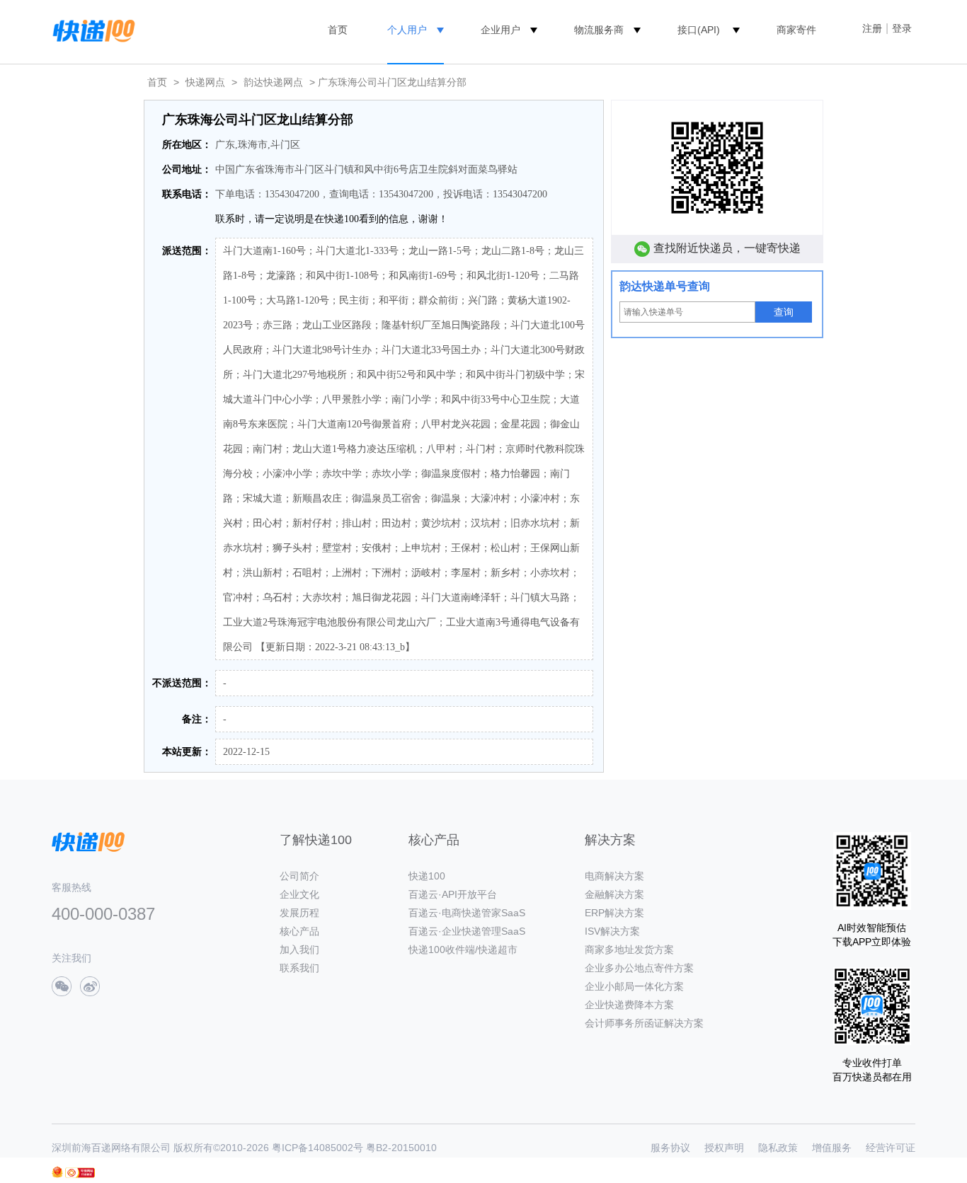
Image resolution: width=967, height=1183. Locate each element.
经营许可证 (890, 1147)
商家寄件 (796, 29)
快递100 (426, 876)
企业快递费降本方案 (629, 1004)
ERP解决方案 (614, 912)
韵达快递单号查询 (664, 286)
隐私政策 (778, 1147)
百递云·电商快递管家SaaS (466, 912)
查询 (784, 312)
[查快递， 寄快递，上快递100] (91, 29)
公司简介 (299, 876)
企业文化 (299, 894)
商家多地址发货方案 (629, 949)
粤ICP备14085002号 (317, 1147)
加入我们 (299, 949)
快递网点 (205, 82)
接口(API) (698, 29)
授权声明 (724, 1147)
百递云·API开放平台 (452, 894)
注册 (872, 28)
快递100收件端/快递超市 (462, 949)
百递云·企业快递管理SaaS (466, 931)
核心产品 (299, 931)
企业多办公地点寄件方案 (639, 968)
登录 (902, 28)
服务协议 (670, 1147)
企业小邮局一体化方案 (634, 986)
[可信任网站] (80, 1172)
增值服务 (832, 1147)
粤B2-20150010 (401, 1147)
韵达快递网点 (273, 82)
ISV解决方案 (612, 931)
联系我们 (299, 968)
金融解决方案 (614, 894)
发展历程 (299, 912)
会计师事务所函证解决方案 (644, 1023)
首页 (338, 29)
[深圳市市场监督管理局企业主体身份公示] (57, 1172)
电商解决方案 (614, 876)
